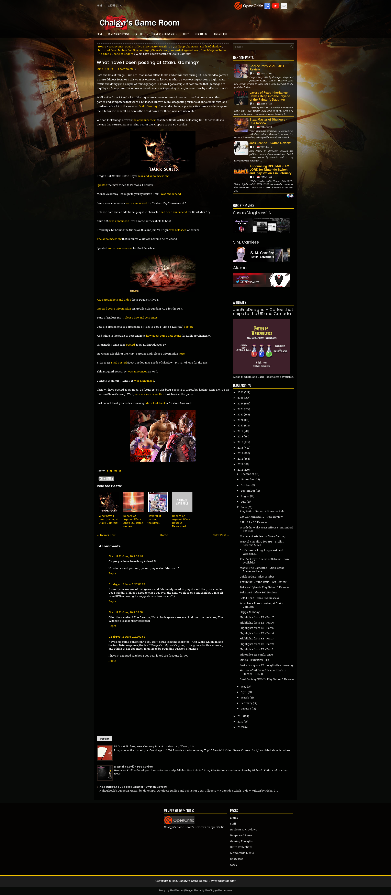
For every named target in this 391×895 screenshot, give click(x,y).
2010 (240, 721)
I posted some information (114, 308)
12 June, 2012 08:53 (133, 584)
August (245, 496)
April (244, 692)
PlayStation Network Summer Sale (262, 511)
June (244, 507)
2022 (240, 414)
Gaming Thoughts (241, 841)
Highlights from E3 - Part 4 (257, 633)
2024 (240, 403)
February (246, 703)
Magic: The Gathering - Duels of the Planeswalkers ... (262, 569)
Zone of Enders (123, 54)
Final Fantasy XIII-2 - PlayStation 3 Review (267, 679)
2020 (240, 425)
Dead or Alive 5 (134, 46)
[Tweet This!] (111, 471)
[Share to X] (108, 479)
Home (99, 5)
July (243, 501)
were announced (136, 203)
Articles (142, 34)
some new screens (120, 248)
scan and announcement (153, 176)
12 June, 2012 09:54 (133, 636)
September (248, 490)
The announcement (109, 239)
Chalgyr (114, 584)
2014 (240, 458)
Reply (112, 573)
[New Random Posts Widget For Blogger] (290, 196)
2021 (240, 420)
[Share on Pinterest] (115, 471)
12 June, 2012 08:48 (131, 556)
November (248, 479)
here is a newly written (149, 394)
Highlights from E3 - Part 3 (257, 638)
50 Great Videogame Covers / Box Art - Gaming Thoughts (154, 746)
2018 (240, 436)
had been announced (173, 212)
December (247, 474)
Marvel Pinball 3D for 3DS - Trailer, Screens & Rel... (262, 543)
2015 (240, 453)
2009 (240, 727)
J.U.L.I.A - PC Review (253, 522)
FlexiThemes (176, 890)
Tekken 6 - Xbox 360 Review (258, 592)
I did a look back (155, 403)
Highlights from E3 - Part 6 (257, 622)
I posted (102, 185)
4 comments (126, 69)
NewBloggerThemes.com (218, 890)
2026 (240, 392)
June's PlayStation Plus (254, 660)
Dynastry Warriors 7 (159, 46)
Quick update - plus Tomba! (257, 576)
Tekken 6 (105, 54)
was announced (171, 194)
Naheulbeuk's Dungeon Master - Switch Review (133, 786)
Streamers (201, 34)
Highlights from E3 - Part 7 (257, 617)
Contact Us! (220, 34)
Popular (104, 738)
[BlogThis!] (104, 479)
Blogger (230, 881)
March (245, 697)
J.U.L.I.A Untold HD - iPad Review (261, 516)
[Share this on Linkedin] (120, 471)
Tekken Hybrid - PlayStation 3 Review (264, 587)
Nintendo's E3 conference (256, 654)
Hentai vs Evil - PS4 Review (134, 766)
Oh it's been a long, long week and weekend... (261, 552)
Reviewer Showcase (166, 34)
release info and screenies (140, 317)
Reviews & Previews (119, 34)
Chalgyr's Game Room (192, 881)
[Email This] (101, 479)
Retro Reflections (241, 847)
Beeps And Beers (241, 835)
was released (178, 230)
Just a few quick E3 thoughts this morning (266, 665)
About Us (114, 5)
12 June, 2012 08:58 (131, 612)
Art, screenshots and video (114, 299)
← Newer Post (106, 535)
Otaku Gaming (160, 50)
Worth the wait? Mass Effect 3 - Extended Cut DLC (266, 529)
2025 (240, 398)
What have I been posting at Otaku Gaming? (148, 62)
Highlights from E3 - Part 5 (257, 628)
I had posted (119, 362)
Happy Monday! (250, 612)
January (246, 708)
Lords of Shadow (211, 46)
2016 (240, 447)
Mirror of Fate (107, 50)
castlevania (116, 46)
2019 (240, 431)
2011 (240, 716)
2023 (240, 409)
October (246, 485)
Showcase (236, 859)
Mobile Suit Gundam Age (133, 50)
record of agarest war (185, 50)
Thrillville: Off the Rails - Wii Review (263, 582)
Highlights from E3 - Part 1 (256, 649)
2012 (240, 469)
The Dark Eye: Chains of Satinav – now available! (264, 560)
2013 (240, 464)
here (182, 353)
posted (188, 326)
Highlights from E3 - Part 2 (257, 644)
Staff (233, 823)
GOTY (186, 34)
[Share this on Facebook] (107, 471)
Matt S (113, 556)
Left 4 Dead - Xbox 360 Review (259, 598)
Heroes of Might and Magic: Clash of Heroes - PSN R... (263, 672)
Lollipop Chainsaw (186, 46)
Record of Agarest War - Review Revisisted (181, 521)
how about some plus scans (163, 335)
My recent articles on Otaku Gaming (263, 536)
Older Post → (220, 535)
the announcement (144, 120)
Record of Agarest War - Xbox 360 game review (133, 521)
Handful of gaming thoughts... (154, 519)
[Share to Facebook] (112, 479)
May (243, 686)
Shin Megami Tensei (214, 50)
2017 (240, 442)
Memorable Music (242, 853)
